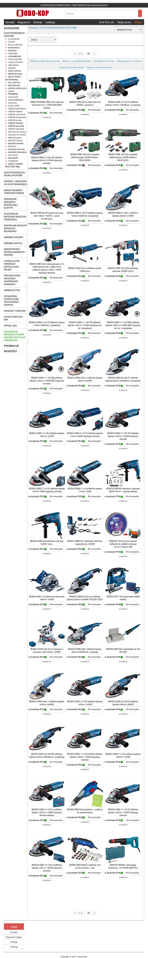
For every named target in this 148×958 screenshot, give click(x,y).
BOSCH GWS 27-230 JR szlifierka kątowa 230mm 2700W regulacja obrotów (46, 160)
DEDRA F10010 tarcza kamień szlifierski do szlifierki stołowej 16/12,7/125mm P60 (123, 544)
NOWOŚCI (10, 351)
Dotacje (37, 22)
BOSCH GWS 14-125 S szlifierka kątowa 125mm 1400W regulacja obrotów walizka (47, 812)
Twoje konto (124, 22)
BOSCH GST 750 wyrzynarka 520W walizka (123, 598)
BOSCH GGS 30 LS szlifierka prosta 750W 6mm (84, 269)
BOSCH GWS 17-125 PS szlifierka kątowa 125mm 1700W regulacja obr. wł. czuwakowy (85, 325)
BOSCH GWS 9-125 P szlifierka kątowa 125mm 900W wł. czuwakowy (85, 214)
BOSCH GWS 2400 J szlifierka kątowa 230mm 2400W (46, 703)
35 (88, 53)
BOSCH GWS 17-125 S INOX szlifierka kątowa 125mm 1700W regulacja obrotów (84, 756)
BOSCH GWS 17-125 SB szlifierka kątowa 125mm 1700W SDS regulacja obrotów (46, 380)
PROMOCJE (11, 346)
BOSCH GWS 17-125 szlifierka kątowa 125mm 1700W (123, 755)
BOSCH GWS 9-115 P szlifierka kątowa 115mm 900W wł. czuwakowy (47, 324)
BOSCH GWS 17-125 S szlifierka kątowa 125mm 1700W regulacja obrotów (123, 812)
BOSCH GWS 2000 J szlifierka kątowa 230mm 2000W (84, 379)
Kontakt (10, 22)
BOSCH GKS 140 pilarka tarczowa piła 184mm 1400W (46, 598)
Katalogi (50, 22)
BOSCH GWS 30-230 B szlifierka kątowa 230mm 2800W (123, 703)
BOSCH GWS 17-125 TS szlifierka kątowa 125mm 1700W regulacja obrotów (123, 436)
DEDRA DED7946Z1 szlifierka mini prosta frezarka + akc (85, 866)
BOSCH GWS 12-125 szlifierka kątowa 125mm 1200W (46, 434)
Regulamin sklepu (14, 937)
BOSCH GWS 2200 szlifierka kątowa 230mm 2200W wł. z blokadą (84, 650)
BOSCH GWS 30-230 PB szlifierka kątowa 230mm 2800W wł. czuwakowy (46, 755)
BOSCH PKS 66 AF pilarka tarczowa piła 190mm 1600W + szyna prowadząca (46, 215)
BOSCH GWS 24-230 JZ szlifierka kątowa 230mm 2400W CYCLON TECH (85, 598)
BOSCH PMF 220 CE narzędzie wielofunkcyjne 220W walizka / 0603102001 (123, 157)
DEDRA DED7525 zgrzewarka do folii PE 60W (123, 650)
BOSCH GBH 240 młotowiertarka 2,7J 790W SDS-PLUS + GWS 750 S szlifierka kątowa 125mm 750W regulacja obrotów (46, 268)
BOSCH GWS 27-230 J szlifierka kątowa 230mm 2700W (123, 214)
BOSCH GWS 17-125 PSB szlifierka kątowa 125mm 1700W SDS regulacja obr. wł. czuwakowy (123, 325)
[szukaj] (140, 13)
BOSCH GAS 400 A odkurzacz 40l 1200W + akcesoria (84, 103)
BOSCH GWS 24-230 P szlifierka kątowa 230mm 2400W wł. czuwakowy (123, 379)
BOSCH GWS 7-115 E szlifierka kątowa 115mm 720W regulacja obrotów (47, 490)
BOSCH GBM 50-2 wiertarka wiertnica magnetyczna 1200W (84, 542)
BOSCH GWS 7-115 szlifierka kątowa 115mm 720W (85, 490)
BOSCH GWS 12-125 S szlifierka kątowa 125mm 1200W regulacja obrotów (47, 867)
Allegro (138, 22)
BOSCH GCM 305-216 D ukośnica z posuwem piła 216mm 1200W (46, 650)
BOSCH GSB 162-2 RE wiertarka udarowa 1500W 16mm (123, 269)
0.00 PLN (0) (106, 22)
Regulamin (24, 22)
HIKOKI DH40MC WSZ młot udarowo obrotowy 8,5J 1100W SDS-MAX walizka (47, 104)
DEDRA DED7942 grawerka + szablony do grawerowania (85, 811)
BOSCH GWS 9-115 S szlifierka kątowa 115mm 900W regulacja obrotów (85, 434)
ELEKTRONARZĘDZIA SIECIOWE (58, 27)
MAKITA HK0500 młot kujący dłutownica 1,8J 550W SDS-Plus (123, 866)
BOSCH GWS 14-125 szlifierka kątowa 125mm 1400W (84, 703)
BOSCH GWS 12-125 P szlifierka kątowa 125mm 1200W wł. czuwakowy (123, 103)
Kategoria (34, 27)
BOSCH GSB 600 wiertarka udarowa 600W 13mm (46, 542)
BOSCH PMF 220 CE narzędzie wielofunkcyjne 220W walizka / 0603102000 (84, 157)
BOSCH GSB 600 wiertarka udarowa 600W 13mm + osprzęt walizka (123, 490)
